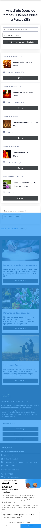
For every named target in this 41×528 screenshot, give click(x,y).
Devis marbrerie (20, 439)
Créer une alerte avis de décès (22, 42)
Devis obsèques (20, 429)
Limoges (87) (20, 162)
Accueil (3, 228)
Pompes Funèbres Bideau (10, 470)
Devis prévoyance (20, 434)
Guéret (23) (19, 72)
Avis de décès (13, 228)
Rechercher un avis (11, 35)
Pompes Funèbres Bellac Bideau (12, 451)
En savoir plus (20, 281)
